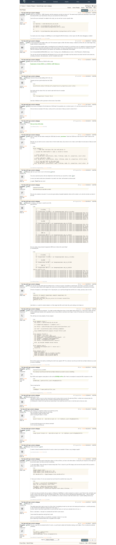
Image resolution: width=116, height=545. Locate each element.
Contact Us (81, 543)
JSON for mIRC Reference (53, 64)
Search (82, 7)
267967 (94, 445)
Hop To (43, 539)
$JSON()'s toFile (59, 376)
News (78, 1)
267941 (94, 41)
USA (21, 73)
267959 (94, 201)
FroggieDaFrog (78, 121)
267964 (94, 395)
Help (89, 1)
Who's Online (89, 7)
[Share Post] (91, 12)
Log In (94, 6)
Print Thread (22, 9)
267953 (94, 134)
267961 (94, 309)
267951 (94, 104)
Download (55, 1)
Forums (23, 6)
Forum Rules (23, 543)
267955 (94, 185)
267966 (94, 428)
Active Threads (76, 7)
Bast (80, 12)
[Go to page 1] (89, 10)
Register (66, 1)
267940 (94, 12)
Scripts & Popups (31, 6)
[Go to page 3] (96, 10)
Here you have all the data (36, 124)
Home (33, 1)
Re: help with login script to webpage (31, 12)
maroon (79, 309)
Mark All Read (30, 543)
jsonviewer (63, 136)
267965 (94, 409)
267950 (94, 76)
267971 (94, 523)
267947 (94, 59)
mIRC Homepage (92, 543)
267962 (94, 367)
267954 (94, 170)
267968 (94, 459)
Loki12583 (78, 41)
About (44, 1)
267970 (94, 502)
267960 (94, 284)
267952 (94, 121)
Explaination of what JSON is (37, 64)
